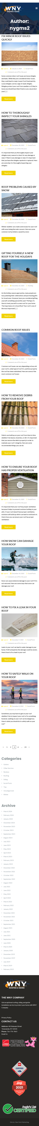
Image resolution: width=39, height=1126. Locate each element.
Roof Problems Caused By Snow (19, 188)
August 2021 (8, 928)
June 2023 (7, 845)
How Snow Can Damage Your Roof (18, 542)
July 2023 (7, 841)
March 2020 (8, 947)
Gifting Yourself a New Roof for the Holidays (17, 255)
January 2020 (8, 950)
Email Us (5, 1034)
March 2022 (8, 902)
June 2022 (7, 890)
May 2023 (7, 849)
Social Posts (29, 68)
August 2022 (8, 883)
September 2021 (9, 924)
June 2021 (7, 935)
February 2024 (9, 815)
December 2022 (9, 868)
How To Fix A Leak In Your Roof (19, 609)
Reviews (6, 772)
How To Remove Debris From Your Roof (17, 397)
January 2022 (8, 909)
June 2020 (7, 943)
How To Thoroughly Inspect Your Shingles (17, 114)
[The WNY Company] (13, 8)
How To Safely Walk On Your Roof (17, 675)
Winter (6, 794)
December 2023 (9, 823)
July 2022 (7, 886)
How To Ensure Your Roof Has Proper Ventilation (19, 468)
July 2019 (7, 962)
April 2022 (7, 898)
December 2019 (9, 954)
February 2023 (9, 860)
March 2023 (8, 856)
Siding (6, 779)
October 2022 (8, 875)
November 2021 (9, 917)
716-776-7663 (12, 1031)
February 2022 (9, 905)
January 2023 (8, 864)
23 (25, 747)
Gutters (6, 764)
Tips (5, 787)
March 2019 (8, 965)
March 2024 (8, 811)
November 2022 (9, 871)
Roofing (30, 285)
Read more (8, 99)
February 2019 (9, 969)
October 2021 (8, 920)
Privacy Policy (6, 1017)
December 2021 (9, 913)
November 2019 (9, 958)
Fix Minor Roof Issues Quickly (16, 38)
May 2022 (7, 894)
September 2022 (9, 879)
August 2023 (8, 838)
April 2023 (7, 853)
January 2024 (8, 819)
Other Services (9, 768)
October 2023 (8, 830)
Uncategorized (9, 791)
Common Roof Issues (16, 329)
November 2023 (9, 826)
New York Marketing (22, 1122)
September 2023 (9, 834)
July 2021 (7, 932)
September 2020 (9, 939)
